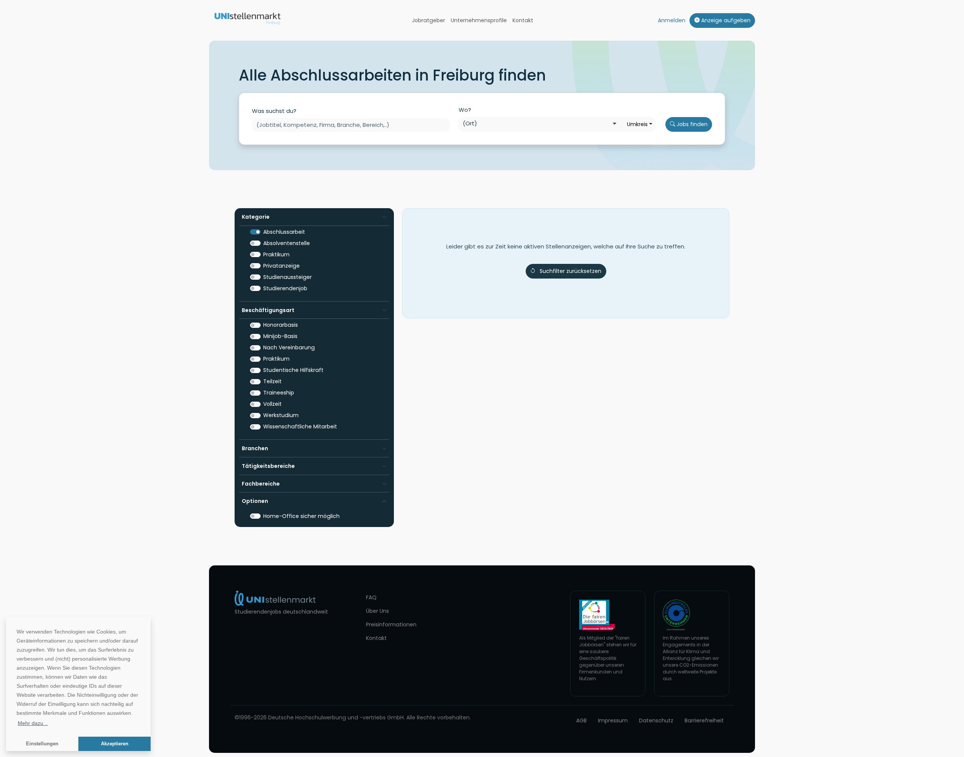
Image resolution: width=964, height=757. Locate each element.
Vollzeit (272, 404)
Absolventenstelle (286, 243)
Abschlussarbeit (284, 232)
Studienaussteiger (287, 277)
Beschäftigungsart (268, 310)
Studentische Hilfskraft (293, 370)
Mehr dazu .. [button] (33, 723)
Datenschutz (656, 720)
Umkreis (637, 124)
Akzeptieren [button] (114, 743)
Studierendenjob (285, 288)
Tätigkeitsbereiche (268, 466)
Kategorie (256, 217)
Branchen (255, 448)
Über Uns (377, 611)
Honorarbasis (280, 325)
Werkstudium (281, 415)
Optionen (255, 501)
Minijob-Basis (280, 336)
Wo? (465, 110)
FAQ (371, 597)
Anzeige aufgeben (725, 20)
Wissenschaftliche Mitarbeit (300, 426)
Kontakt (523, 20)
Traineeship (278, 392)
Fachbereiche (261, 483)
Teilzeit (272, 381)
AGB (581, 720)
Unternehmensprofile (479, 20)
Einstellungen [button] (42, 743)
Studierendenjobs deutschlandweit (281, 611)
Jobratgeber (428, 20)
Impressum (613, 720)
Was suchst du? (274, 111)
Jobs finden (691, 124)
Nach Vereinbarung (289, 347)
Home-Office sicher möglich (301, 516)
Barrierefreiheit (704, 720)
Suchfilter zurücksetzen (570, 271)
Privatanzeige (281, 266)
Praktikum (276, 254)
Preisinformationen (391, 624)
